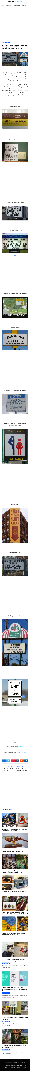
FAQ (25, 1065)
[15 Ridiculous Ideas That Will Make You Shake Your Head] (15, 1008)
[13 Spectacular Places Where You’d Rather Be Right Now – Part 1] (15, 1036)
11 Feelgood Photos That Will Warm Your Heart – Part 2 (9, 770)
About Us (19, 1067)
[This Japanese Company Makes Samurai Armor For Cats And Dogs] (15, 949)
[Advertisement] (15, 23)
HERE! (21, 746)
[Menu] (2, 1)
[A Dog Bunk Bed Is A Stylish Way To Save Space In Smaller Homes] (15, 882)
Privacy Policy (19, 1065)
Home (3, 5)
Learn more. (23, 752)
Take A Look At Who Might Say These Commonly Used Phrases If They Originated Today (14, 989)
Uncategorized (9, 5)
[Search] (28, 1)
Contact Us (25, 1067)
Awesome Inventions (10, 1065)
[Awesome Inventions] (14, 1)
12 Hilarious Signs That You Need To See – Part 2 (21, 770)
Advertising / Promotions (9, 1067)
